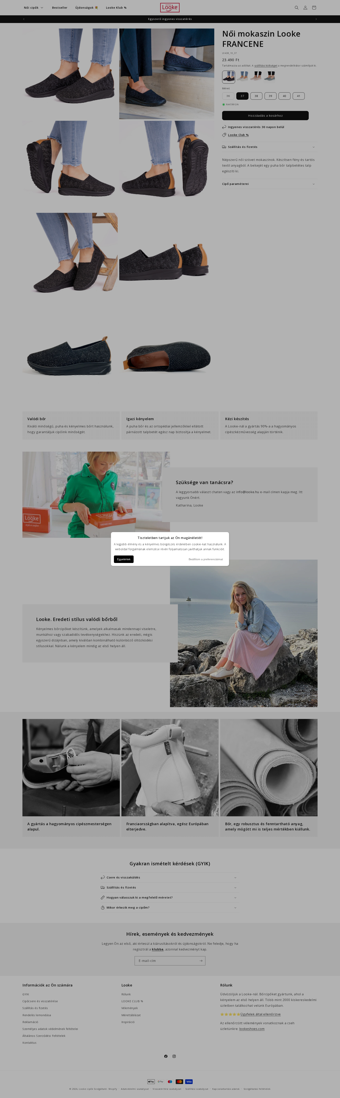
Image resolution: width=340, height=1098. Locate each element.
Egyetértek (123, 559)
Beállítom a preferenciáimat (206, 559)
